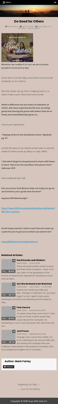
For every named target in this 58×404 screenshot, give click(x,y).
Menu (8, 2)
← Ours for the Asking (29, 389)
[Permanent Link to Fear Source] (8, 313)
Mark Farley (12, 27)
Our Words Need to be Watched (34, 283)
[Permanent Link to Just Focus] (8, 337)
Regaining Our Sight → (29, 384)
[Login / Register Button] (55, 2)
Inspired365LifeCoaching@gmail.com (19, 241)
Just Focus (23, 331)
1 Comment (47, 287)
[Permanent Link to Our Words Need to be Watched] (8, 290)
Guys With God (44, 26)
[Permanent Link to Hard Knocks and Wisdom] (8, 266)
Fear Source (23, 307)
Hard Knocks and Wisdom (31, 260)
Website (9, 366)
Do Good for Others (29, 21)
